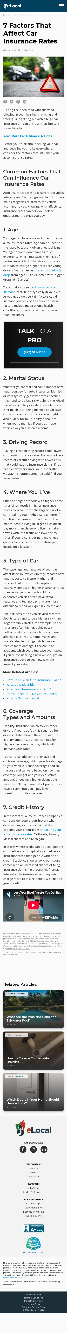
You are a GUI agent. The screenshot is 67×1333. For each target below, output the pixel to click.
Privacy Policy (33, 1303)
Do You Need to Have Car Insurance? (32, 694)
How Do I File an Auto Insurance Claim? (34, 680)
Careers (33, 1172)
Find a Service (33, 1188)
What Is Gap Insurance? (23, 698)
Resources (33, 1183)
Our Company (33, 1164)
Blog (5, 15)
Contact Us (33, 1176)
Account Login (33, 1203)
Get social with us (33, 1142)
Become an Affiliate (33, 1211)
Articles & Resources (33, 1192)
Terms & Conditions (33, 1297)
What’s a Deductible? (21, 685)
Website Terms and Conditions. (18, 948)
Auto (25, 15)
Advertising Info (33, 1207)
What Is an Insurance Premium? (29, 689)
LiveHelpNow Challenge (33, 1252)
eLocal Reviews (33, 1215)
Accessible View (33, 1294)
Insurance (15, 15)
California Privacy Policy (33, 1307)
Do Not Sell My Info (33, 1300)
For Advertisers (33, 1199)
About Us (33, 1168)
